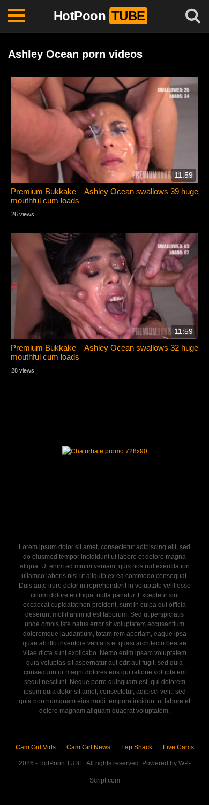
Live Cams (178, 747)
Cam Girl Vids (36, 747)
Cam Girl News (88, 747)
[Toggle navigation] (16, 16)
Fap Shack (136, 747)
